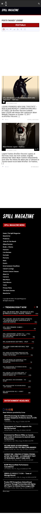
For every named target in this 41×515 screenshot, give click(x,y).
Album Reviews (8, 244)
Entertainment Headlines (11, 266)
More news (6, 491)
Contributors (7, 282)
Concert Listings (8, 269)
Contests (6, 277)
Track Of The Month (9, 241)
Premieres (6, 239)
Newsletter (6, 236)
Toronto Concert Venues (11, 271)
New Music (6, 279)
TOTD (5, 285)
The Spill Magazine (20, 299)
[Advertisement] (20, 54)
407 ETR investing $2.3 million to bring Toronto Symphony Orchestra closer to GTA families (20, 418)
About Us (6, 274)
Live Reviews (7, 252)
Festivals (6, 255)
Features (6, 249)
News (4, 260)
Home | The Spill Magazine (11, 233)
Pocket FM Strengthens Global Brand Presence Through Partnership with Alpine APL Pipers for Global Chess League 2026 (20, 484)
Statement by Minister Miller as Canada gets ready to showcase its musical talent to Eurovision (19, 437)
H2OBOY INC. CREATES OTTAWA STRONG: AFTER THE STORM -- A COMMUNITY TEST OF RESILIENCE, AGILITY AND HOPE (20, 456)
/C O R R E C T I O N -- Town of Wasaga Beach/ (17, 474)
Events (5, 263)
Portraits (6, 258)
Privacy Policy (7, 288)
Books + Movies (8, 247)
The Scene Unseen (9, 290)
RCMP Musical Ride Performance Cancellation (16, 466)
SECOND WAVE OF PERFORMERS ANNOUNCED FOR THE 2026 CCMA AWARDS (20, 447)
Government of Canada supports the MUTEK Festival (17, 427)
